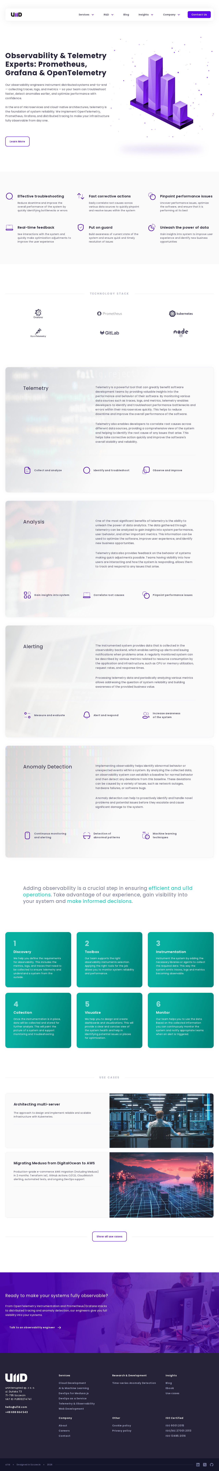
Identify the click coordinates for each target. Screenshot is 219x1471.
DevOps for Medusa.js (74, 1393)
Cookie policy (121, 1425)
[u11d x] (205, 1465)
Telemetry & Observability (77, 1403)
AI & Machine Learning (74, 1388)
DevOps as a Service (73, 1398)
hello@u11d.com (16, 1407)
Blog (126, 14)
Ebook (170, 1388)
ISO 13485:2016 (176, 1436)
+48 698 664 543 (16, 1412)
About (63, 1425)
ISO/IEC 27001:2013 (178, 1430)
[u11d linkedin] (198, 1465)
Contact (64, 1436)
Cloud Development (72, 1383)
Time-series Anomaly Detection (134, 1383)
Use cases (172, 1393)
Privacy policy (122, 1430)
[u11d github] (212, 1465)
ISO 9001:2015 (175, 1425)
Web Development (71, 1408)
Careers (64, 1430)
